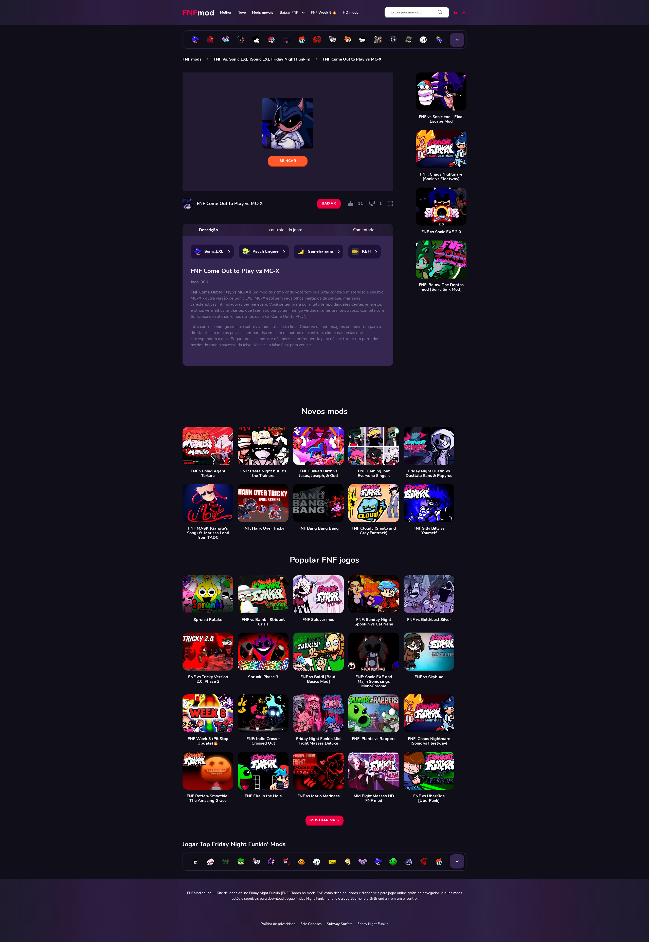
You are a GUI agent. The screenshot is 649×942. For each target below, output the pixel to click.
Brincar (287, 160)
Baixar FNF (289, 12)
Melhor (225, 12)
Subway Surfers (339, 923)
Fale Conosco (311, 923)
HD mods (350, 12)
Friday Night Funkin (372, 923)
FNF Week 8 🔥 (324, 12)
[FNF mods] (199, 13)
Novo (242, 12)
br (455, 12)
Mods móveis (263, 12)
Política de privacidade (278, 923)
